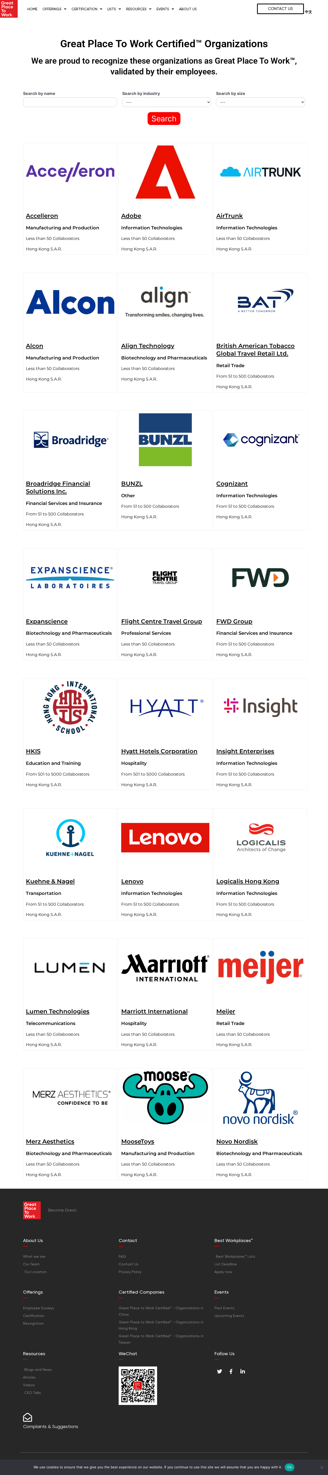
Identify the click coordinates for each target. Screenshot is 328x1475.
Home (32, 9)
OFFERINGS (52, 9)
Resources (136, 9)
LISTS (111, 9)
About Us (188, 9)
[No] (321, 1467)
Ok (289, 1467)
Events (163, 9)
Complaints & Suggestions (50, 1426)
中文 (308, 12)
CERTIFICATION (84, 9)
